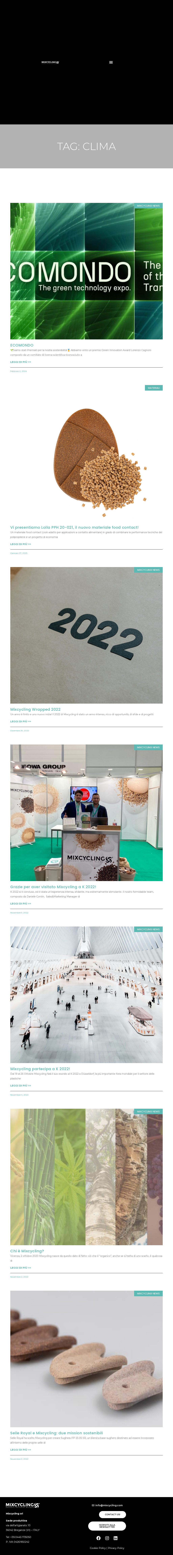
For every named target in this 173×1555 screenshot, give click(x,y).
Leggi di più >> (20, 361)
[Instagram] (107, 1538)
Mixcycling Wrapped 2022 (35, 709)
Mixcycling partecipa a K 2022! (40, 1068)
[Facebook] (98, 1538)
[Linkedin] (115, 1538)
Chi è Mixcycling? (27, 1251)
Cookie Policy (98, 1548)
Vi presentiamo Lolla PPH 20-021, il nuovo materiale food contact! (74, 527)
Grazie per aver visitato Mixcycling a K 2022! (53, 886)
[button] (111, 62)
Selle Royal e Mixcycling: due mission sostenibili (56, 1433)
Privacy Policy (116, 1548)
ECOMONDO (21, 345)
